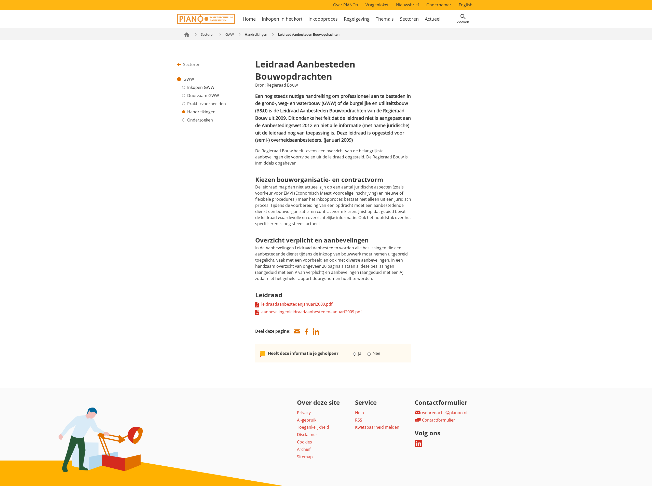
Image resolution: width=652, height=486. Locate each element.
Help (359, 412)
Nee (376, 353)
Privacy (304, 412)
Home (249, 19)
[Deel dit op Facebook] (306, 331)
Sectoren (409, 19)
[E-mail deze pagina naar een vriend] (297, 331)
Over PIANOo (345, 5)
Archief (303, 449)
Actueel (433, 19)
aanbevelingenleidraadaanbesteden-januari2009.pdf (311, 312)
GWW (229, 34)
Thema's (385, 19)
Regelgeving (357, 19)
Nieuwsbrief (407, 5)
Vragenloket (377, 5)
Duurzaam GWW (203, 95)
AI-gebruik (306, 420)
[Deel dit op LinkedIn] (316, 331)
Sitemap (305, 457)
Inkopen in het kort (282, 19)
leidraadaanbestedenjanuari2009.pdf (296, 304)
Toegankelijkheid (313, 427)
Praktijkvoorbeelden (206, 103)
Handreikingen (256, 34)
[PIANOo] (206, 22)
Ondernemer (438, 5)
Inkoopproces (323, 19)
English (465, 5)
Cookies (304, 442)
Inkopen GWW (200, 87)
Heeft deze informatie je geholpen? (303, 353)
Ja (359, 353)
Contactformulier (438, 420)
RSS (358, 420)
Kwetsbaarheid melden (377, 427)
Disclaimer (307, 434)
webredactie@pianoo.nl (444, 412)
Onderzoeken (200, 120)
